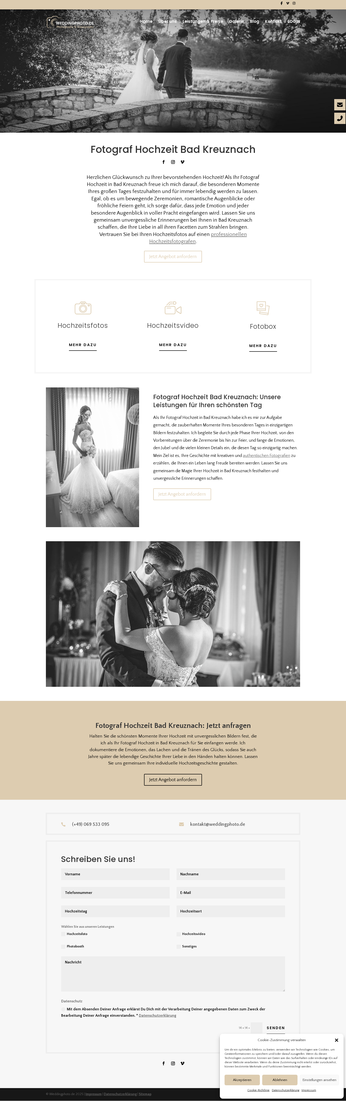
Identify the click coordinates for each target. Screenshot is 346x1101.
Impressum (309, 1090)
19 (207, 677)
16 (195, 677)
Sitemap (145, 1094)
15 (191, 677)
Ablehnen (280, 1080)
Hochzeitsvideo (193, 934)
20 (211, 677)
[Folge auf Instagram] (173, 162)
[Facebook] (282, 5)
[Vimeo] (287, 5)
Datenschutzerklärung (285, 1090)
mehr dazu (83, 345)
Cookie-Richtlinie (258, 1090)
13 (183, 677)
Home (146, 22)
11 (175, 677)
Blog (254, 22)
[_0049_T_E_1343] (173, 686)
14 (187, 677)
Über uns (167, 22)
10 (171, 677)
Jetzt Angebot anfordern (173, 256)
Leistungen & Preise (203, 22)
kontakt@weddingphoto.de (217, 824)
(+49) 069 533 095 (90, 824)
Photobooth (75, 946)
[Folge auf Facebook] (163, 162)
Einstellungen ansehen (319, 1080)
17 (199, 677)
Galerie (236, 22)
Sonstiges (189, 946)
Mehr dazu (173, 345)
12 (179, 677)
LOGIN (294, 22)
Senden (276, 1028)
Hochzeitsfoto (77, 934)
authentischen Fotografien (266, 455)
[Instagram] (294, 5)
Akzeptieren (242, 1080)
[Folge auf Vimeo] (182, 162)
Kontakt (273, 22)
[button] (336, 1040)
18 (203, 677)
